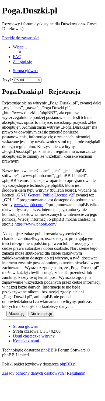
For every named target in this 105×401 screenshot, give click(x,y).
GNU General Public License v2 (45, 195)
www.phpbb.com (28, 204)
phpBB (47, 350)
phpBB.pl (68, 364)
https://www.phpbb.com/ (36, 224)
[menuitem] (17, 56)
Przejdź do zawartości (20, 38)
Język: (7, 80)
